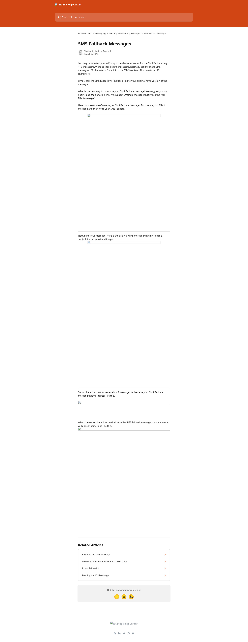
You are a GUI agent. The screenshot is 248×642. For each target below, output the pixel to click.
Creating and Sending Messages (125, 33)
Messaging (100, 33)
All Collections (85, 33)
